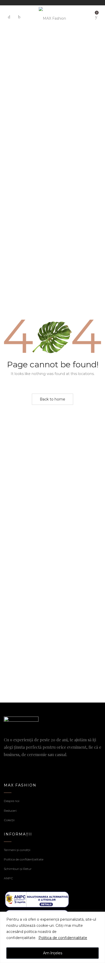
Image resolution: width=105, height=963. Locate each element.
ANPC (8, 878)
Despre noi (11, 801)
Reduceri (10, 810)
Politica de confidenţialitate (23, 859)
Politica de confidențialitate (62, 937)
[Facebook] (5, 765)
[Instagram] (14, 765)
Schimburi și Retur (18, 869)
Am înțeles (52, 953)
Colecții (9, 820)
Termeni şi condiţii (17, 850)
